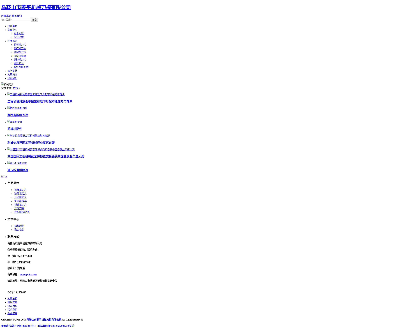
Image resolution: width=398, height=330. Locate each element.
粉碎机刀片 (20, 193)
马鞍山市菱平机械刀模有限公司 (36, 7)
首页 (15, 88)
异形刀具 (19, 208)
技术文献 (19, 226)
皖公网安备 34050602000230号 (55, 326)
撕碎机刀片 (20, 204)
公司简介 (12, 306)
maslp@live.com (28, 274)
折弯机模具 (20, 201)
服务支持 (12, 302)
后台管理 (12, 313)
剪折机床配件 (21, 212)
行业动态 (19, 229)
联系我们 (17, 16)
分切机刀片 (20, 197)
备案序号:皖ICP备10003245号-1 (18, 326)
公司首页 (12, 298)
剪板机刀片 (20, 189)
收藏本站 (6, 16)
